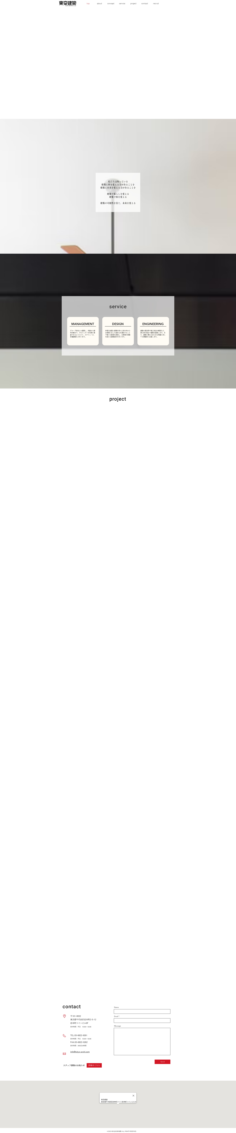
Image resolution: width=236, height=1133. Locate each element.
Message (117, 1026)
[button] (99, 3)
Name (116, 1007)
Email (116, 1016)
